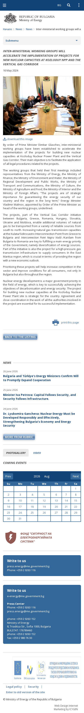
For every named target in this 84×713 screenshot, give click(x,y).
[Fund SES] (28, 537)
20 (56, 506)
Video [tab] (37, 453)
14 (66, 500)
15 (75, 500)
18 (32, 506)
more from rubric (19, 437)
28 (66, 512)
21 (66, 506)
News (19, 29)
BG (59, 5)
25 (32, 512)
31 (20, 518)
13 (56, 500)
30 (8, 518)
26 (44, 512)
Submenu (12, 40)
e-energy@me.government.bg (25, 596)
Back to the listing (20, 337)
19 (44, 506)
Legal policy (14, 686)
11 (32, 500)
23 (8, 512)
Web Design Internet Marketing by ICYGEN (66, 707)
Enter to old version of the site (25, 692)
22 (75, 506)
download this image (20, 139)
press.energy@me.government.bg (28, 566)
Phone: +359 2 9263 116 (21, 570)
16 (8, 506)
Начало (7, 29)
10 (20, 500)
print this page (70, 322)
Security (33, 686)
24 (20, 512)
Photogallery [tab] (15, 453)
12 (44, 500)
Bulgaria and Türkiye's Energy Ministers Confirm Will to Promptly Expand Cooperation (40, 378)
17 (20, 506)
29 (75, 512)
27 (56, 512)
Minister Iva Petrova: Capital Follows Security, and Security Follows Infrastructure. (39, 397)
